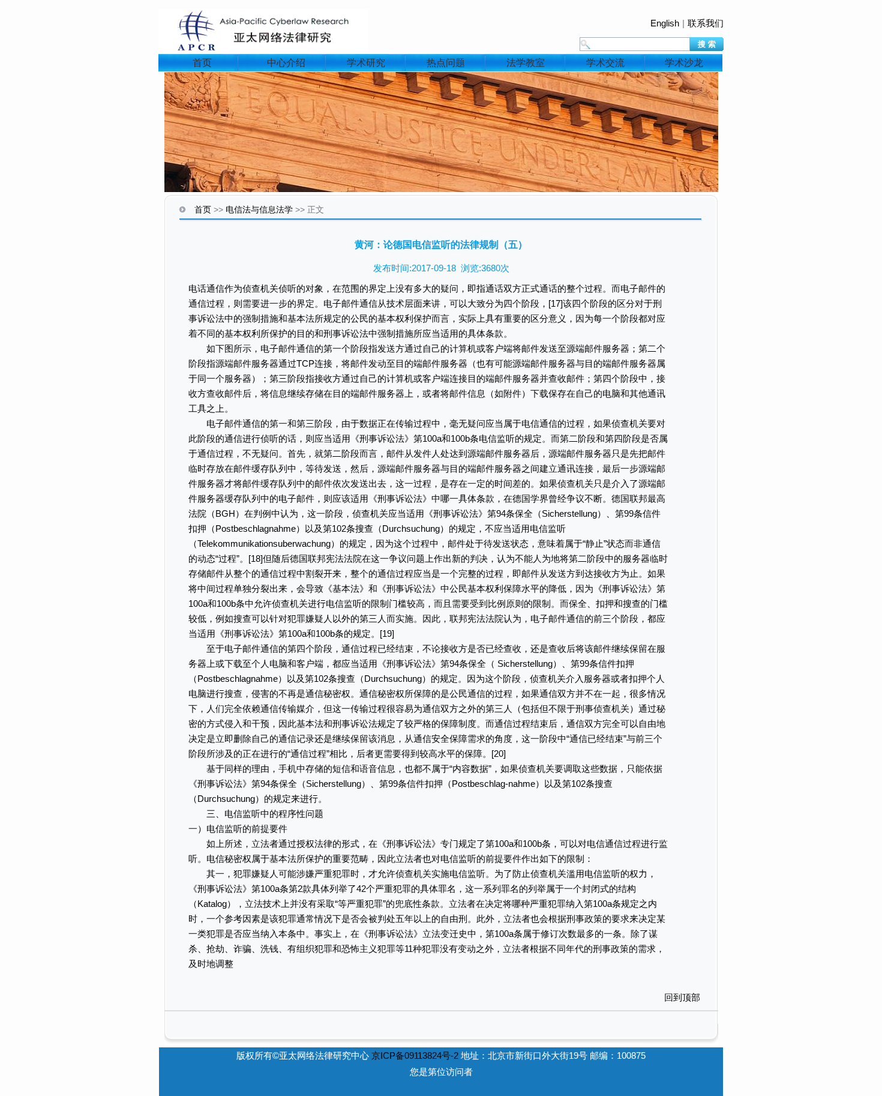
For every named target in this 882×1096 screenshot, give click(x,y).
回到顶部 (682, 997)
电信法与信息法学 (259, 209)
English (664, 23)
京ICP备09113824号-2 (414, 1055)
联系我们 (706, 23)
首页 (202, 63)
